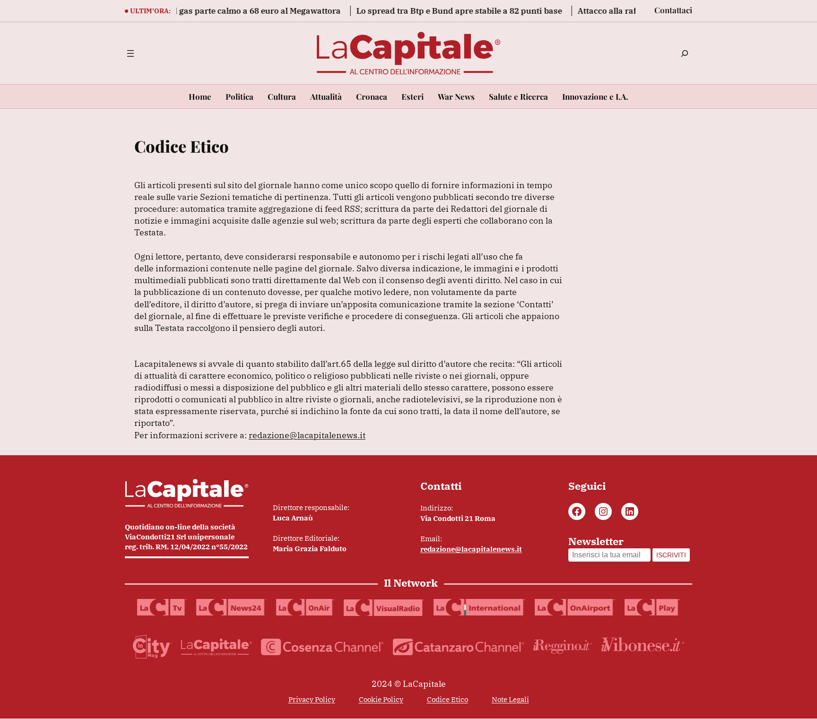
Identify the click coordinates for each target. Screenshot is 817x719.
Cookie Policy (381, 699)
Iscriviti (671, 555)
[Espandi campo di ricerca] (684, 53)
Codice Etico (447, 699)
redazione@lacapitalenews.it (307, 435)
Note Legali (510, 699)
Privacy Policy (311, 699)
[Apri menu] (130, 53)
